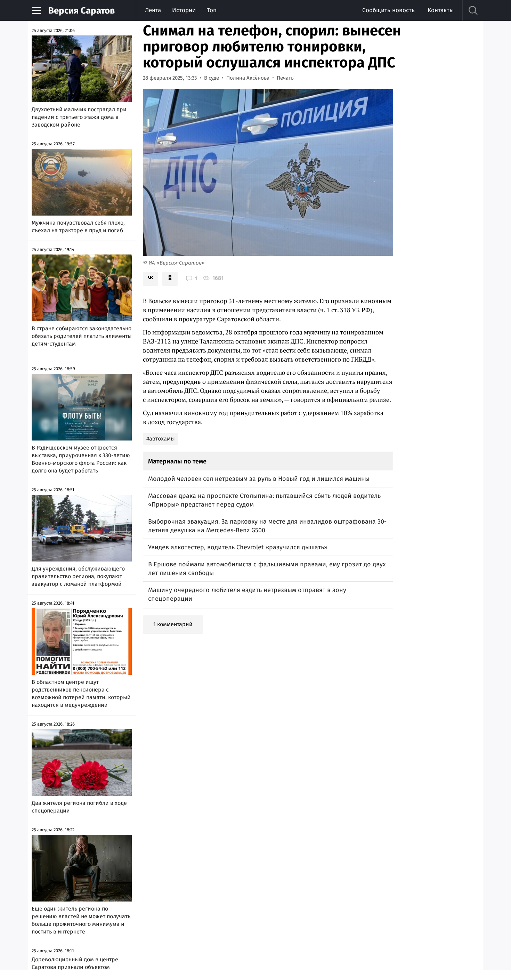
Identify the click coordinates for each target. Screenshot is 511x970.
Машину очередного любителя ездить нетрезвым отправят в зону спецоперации (247, 594)
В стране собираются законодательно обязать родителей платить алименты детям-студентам (82, 336)
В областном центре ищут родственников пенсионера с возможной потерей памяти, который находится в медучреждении (81, 693)
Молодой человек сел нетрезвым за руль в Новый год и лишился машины (259, 479)
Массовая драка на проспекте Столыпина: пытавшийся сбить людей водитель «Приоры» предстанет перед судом (264, 500)
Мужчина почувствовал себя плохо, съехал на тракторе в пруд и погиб (78, 226)
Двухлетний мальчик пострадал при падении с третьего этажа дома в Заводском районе (79, 117)
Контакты (441, 10)
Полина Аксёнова (247, 78)
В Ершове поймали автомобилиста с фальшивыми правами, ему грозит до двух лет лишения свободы (267, 568)
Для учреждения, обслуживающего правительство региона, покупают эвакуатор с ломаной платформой (78, 576)
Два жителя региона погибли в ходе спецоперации (79, 807)
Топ (212, 10)
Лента (153, 10)
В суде (211, 78)
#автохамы (160, 438)
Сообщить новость (388, 10)
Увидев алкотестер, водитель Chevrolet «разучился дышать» (237, 547)
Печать (285, 78)
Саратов (81, 10)
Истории (184, 10)
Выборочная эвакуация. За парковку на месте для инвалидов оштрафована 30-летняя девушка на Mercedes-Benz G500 (267, 526)
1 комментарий (173, 624)
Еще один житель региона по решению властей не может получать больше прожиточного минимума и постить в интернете (81, 920)
